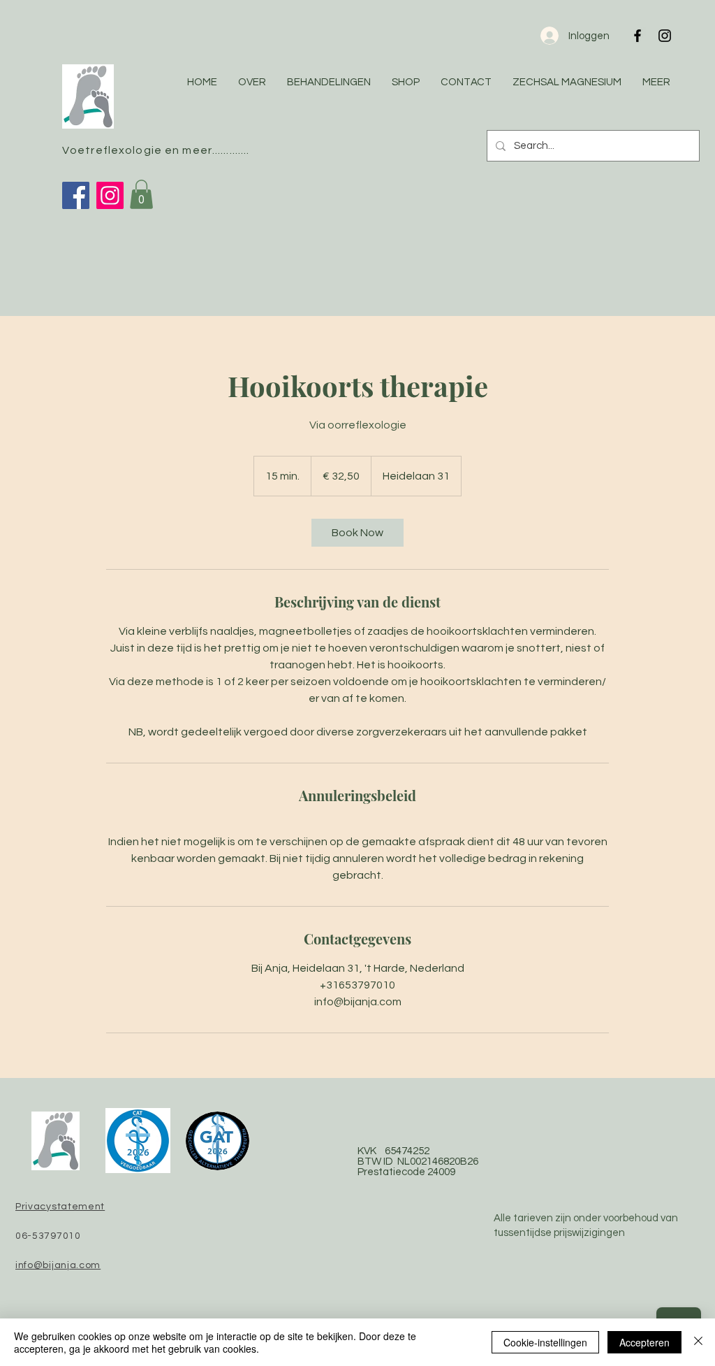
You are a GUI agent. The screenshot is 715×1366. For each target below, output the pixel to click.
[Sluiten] (698, 1342)
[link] (357, 533)
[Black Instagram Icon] (664, 35)
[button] (141, 194)
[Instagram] (110, 195)
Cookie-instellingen (545, 1342)
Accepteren (644, 1342)
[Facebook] (75, 195)
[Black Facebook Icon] (637, 35)
